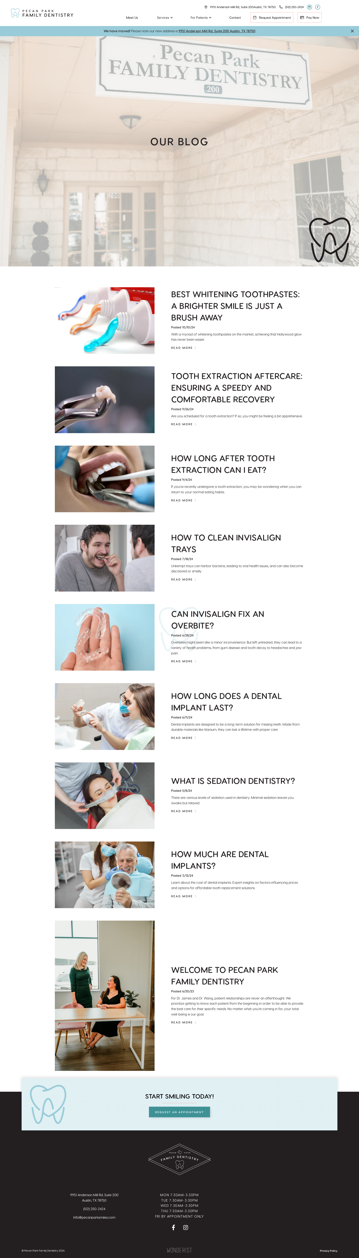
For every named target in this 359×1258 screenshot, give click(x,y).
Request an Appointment (179, 1112)
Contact (235, 17)
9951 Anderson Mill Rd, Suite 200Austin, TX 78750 (94, 1197)
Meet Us (132, 17)
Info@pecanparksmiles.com (94, 1217)
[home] (42, 13)
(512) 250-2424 (94, 1209)
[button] (164, 17)
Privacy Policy (328, 1250)
